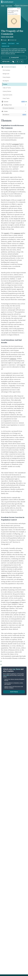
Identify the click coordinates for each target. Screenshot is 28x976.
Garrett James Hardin (7, 36)
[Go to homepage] (7, 2)
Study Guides (9, 5)
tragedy (6, 233)
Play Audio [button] (7, 61)
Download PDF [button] (15, 57)
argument (15, 144)
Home (2, 5)
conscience (15, 602)
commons (17, 233)
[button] (13, 61)
